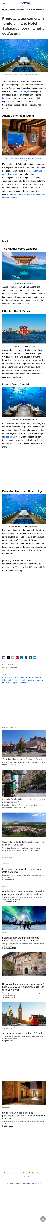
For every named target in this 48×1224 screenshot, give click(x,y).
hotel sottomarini (21, 678)
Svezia (22, 680)
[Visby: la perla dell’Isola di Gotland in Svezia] (24, 743)
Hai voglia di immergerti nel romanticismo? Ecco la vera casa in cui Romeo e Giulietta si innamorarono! (23, 987)
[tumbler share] (30, 657)
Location (5, 864)
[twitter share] (8, 657)
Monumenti (6, 979)
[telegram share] (34, 657)
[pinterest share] (17, 657)
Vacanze (40, 680)
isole (9, 680)
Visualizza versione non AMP (33, 1183)
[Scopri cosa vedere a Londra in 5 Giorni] (24, 1014)
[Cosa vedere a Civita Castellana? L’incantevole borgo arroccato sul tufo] (24, 826)
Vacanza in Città (8, 1028)
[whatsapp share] (26, 657)
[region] (24, 220)
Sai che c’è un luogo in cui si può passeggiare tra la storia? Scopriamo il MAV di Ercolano (24, 1116)
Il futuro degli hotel (24, 91)
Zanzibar (22, 683)
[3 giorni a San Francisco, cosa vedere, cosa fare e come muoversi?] (24, 783)
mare (16, 680)
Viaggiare (5, 683)
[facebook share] (3, 657)
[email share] (12, 657)
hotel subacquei (35, 678)
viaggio (14, 683)
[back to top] (43, 1219)
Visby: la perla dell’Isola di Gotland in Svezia (22, 759)
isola (4, 680)
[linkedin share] (21, 657)
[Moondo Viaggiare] (25, 3)
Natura (5, 932)
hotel (4, 98)
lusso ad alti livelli (12, 437)
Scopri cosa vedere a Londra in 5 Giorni (22, 1033)
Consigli (5, 886)
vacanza (31, 680)
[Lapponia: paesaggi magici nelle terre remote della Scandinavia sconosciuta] (24, 918)
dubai (4, 678)
